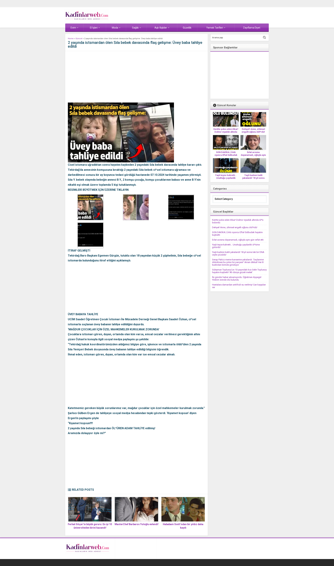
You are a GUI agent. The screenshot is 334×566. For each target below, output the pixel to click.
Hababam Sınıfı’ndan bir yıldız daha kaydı (183, 526)
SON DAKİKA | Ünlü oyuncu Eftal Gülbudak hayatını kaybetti (225, 155)
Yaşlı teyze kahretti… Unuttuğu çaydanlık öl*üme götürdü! (225, 178)
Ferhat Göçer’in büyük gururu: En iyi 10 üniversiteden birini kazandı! (90, 526)
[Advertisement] (136, 78)
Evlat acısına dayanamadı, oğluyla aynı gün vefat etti (253, 155)
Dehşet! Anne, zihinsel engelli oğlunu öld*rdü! (253, 130)
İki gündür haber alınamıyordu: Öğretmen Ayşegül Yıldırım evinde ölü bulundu (236, 278)
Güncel (78, 38)
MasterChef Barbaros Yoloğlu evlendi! (136, 524)
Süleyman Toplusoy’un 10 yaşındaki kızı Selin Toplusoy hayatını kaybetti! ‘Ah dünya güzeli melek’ (239, 271)
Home (71, 38)
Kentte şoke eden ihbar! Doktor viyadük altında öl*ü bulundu (225, 132)
